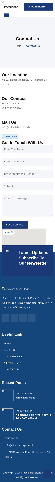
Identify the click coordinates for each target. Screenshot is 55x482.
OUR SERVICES (13, 356)
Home (18, 46)
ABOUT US (10, 350)
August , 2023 (24, 394)
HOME (8, 343)
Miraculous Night (25, 397)
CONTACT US (11, 369)
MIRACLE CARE (13, 363)
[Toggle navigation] (6, 15)
